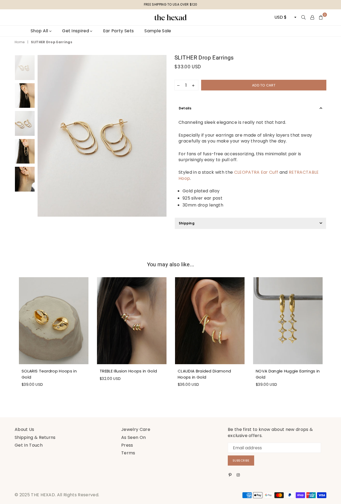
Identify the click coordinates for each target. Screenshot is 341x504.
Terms (128, 453)
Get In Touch (29, 445)
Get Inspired (76, 31)
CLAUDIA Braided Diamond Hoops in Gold (204, 374)
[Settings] (312, 17)
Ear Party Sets (118, 31)
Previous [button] (42, 136)
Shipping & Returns (35, 437)
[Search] (303, 17)
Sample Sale (157, 31)
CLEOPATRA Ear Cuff (256, 172)
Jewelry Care (135, 429)
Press (127, 445)
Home (20, 42)
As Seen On (133, 437)
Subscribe (241, 460)
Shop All (40, 31)
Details (185, 108)
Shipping (186, 223)
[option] (102, 136)
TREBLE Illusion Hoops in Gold (128, 371)
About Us (24, 429)
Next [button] (162, 136)
